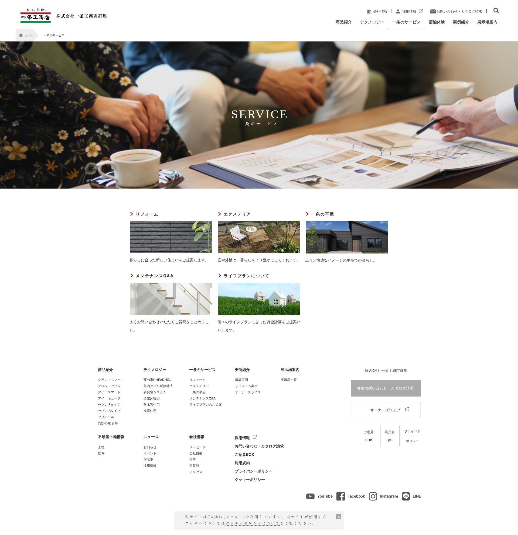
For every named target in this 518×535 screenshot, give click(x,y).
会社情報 (380, 11)
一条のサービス (202, 370)
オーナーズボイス (248, 392)
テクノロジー (155, 370)
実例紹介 (242, 370)
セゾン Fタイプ (109, 404)
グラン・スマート (111, 380)
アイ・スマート (109, 392)
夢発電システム (155, 392)
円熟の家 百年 (108, 423)
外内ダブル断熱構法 (158, 386)
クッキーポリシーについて (253, 523)
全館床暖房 (152, 398)
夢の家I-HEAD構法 (157, 380)
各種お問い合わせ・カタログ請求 (386, 388)
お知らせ (150, 447)
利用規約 (242, 462)
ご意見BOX (244, 454)
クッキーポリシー (250, 479)
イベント (150, 453)
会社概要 (195, 453)
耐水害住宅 (152, 404)
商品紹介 (105, 370)
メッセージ (197, 447)
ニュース (151, 437)
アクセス (195, 472)
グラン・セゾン (109, 386)
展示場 (148, 459)
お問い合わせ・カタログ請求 (459, 11)
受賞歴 (194, 466)
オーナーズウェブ (385, 410)
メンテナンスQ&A (155, 275)
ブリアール (106, 417)
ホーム (28, 35)
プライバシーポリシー (253, 471)
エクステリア (237, 214)
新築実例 (241, 380)
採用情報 (408, 11)
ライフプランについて (247, 275)
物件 (101, 453)
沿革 (192, 459)
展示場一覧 (289, 380)
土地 (101, 447)
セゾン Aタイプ (109, 411)
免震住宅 (150, 411)
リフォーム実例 (246, 386)
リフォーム (147, 214)
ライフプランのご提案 (205, 404)
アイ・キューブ (109, 398)
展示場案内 (290, 370)
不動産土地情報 (111, 437)
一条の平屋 (322, 214)
